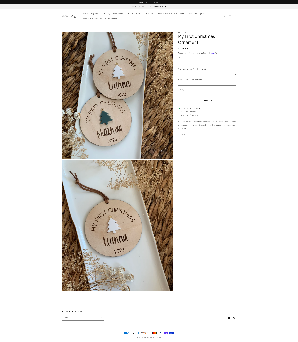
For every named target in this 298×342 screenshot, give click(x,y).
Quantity (181, 90)
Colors (180, 57)
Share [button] (183, 134)
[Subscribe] (101, 317)
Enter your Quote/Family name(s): (192, 69)
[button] (224, 16)
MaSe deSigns (145, 337)
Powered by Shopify (155, 337)
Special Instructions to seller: (190, 79)
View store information (189, 115)
